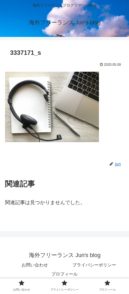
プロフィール (64, 273)
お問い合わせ (35, 264)
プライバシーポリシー (94, 264)
